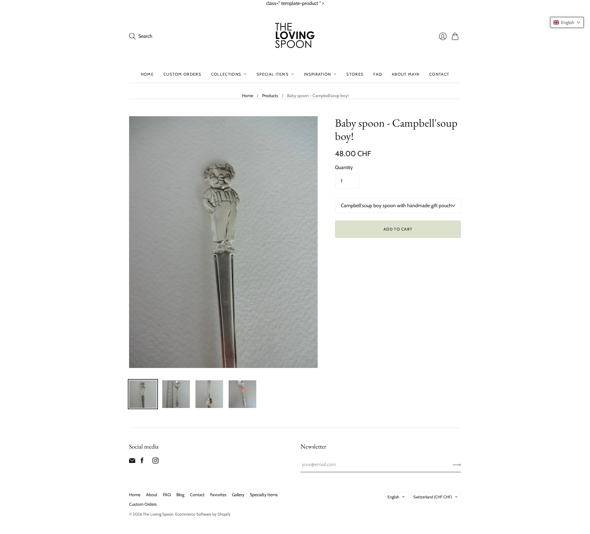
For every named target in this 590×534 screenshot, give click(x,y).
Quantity (344, 167)
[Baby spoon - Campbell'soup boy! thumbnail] (143, 394)
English (393, 496)
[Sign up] (457, 464)
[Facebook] (142, 462)
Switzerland (432, 496)
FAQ (377, 74)
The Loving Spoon (158, 514)
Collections (226, 74)
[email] (132, 462)
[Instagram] (155, 462)
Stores (355, 74)
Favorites (218, 494)
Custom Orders (182, 74)
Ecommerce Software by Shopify (203, 514)
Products (270, 95)
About (151, 494)
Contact (439, 74)
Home (147, 74)
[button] (567, 22)
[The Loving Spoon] (295, 36)
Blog (180, 494)
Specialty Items (264, 494)
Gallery (238, 494)
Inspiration (317, 74)
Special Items (273, 74)
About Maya (405, 74)
